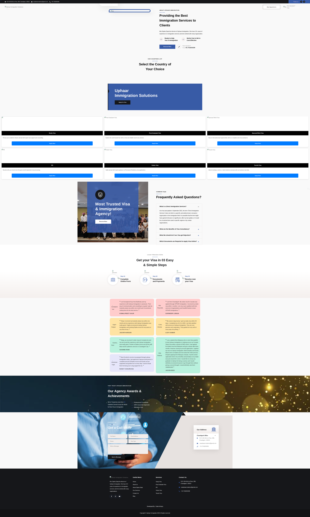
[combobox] (138, 441)
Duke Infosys (159, 506)
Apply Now (52, 143)
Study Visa (159, 481)
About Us (47, 7)
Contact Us (82, 7)
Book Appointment (271, 7)
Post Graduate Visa (161, 484)
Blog (90, 7)
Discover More (167, 46)
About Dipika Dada (58, 7)
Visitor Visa (159, 490)
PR (157, 487)
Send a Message (116, 457)
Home (39, 7)
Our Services (71, 7)
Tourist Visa (159, 493)
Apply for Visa (122, 102)
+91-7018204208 (293, 8)
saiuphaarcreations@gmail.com (208, 443)
